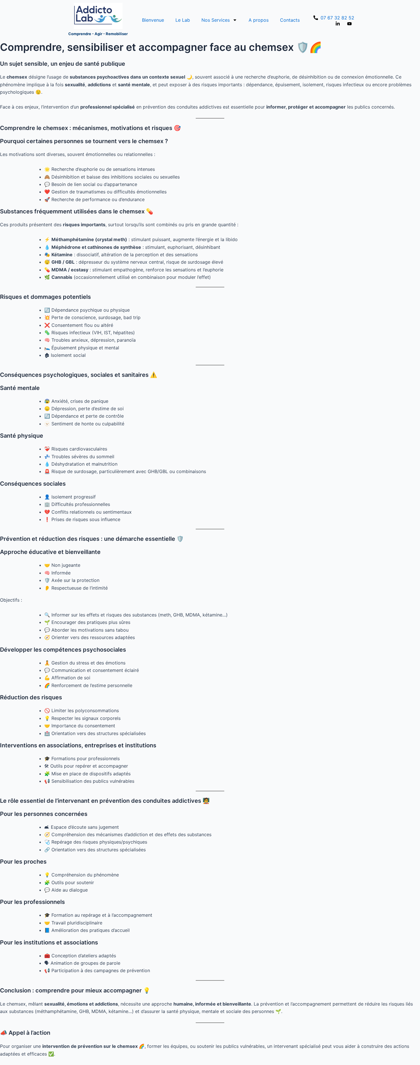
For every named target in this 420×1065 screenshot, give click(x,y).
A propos (259, 20)
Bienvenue (153, 20)
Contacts (290, 20)
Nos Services (215, 20)
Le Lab (182, 20)
